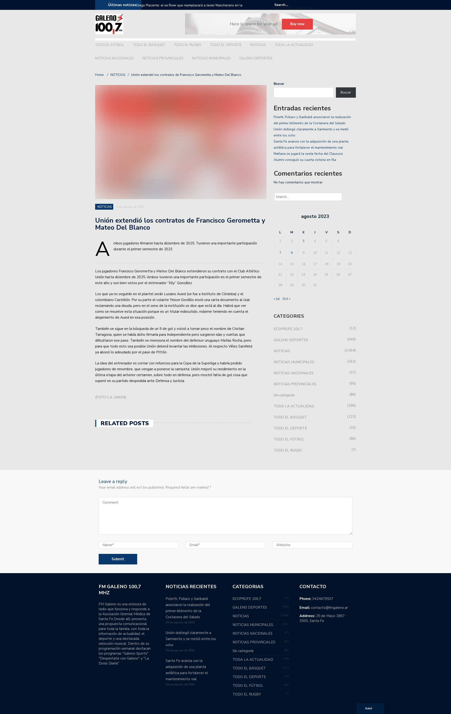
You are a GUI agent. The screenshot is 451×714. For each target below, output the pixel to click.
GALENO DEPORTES (255, 58)
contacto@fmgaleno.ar (329, 607)
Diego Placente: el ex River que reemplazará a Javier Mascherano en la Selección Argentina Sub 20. (189, 8)
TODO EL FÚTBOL (109, 44)
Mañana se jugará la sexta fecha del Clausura (308, 153)
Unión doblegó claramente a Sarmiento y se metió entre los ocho (191, 638)
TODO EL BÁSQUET (149, 44)
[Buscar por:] (289, 5)
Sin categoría (284, 395)
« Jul (277, 299)
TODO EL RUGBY (187, 44)
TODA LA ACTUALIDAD (294, 44)
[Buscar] (311, 5)
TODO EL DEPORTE (225, 44)
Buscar (279, 83)
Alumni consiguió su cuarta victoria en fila (305, 160)
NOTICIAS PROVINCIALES (162, 58)
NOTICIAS (258, 44)
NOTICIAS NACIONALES (114, 58)
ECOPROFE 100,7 (288, 329)
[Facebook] (340, 5)
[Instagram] (346, 5)
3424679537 (322, 598)
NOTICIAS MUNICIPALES (211, 58)
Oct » (286, 299)
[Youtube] (353, 5)
